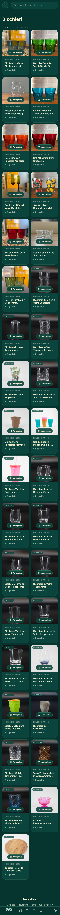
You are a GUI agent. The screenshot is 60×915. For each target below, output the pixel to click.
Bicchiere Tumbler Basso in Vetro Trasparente (43, 491)
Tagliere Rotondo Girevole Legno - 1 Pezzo (14, 869)
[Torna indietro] (5, 5)
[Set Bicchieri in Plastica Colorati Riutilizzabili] (44, 421)
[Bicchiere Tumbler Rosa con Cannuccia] (15, 469)
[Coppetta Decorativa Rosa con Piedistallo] (44, 800)
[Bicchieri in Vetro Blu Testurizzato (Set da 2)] (15, 43)
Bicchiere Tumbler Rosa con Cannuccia (14, 491)
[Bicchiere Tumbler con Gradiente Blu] (44, 658)
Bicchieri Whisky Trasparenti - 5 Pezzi (14, 775)
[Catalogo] (20, 910)
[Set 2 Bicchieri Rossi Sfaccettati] (44, 137)
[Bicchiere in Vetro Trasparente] (15, 327)
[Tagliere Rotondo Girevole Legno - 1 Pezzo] (15, 847)
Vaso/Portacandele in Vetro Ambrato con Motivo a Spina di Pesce (43, 775)
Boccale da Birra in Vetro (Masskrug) (15, 112)
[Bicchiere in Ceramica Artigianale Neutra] (44, 705)
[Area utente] (48, 910)
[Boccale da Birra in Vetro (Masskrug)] (15, 90)
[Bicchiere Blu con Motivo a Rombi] (15, 800)
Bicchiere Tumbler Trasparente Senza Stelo (15, 538)
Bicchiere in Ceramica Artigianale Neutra (43, 727)
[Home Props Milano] (8, 910)
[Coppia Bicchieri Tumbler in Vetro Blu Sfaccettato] (44, 90)
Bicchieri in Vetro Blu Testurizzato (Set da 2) (14, 65)
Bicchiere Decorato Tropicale (15, 396)
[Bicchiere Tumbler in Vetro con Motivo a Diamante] (44, 374)
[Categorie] (27, 910)
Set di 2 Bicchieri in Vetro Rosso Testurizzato (15, 254)
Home (33, 905)
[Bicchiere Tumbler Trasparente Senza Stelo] (15, 516)
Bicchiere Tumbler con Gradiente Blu (43, 680)
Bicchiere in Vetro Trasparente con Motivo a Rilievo (42, 349)
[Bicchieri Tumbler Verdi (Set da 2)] (44, 43)
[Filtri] (34, 910)
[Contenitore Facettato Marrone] (15, 421)
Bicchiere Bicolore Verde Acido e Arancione (14, 727)
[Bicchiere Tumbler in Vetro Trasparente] (15, 563)
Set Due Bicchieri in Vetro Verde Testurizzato (15, 301)
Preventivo (23, 905)
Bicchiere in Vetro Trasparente (14, 349)
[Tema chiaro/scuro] (55, 910)
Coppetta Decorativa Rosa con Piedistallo (42, 822)
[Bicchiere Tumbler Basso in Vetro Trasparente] (44, 469)
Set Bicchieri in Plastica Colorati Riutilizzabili (42, 443)
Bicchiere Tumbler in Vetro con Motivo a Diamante (44, 396)
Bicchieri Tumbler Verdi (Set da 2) (42, 65)
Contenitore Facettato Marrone (15, 443)
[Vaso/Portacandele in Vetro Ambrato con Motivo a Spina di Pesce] (44, 753)
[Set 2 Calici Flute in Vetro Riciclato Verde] (15, 185)
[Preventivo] (41, 910)
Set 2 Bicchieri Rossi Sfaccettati (44, 159)
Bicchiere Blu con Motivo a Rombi (14, 822)
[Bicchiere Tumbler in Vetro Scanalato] (44, 279)
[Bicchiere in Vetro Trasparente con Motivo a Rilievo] (44, 327)
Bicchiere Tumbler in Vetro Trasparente (16, 585)
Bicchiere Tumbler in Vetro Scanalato (44, 301)
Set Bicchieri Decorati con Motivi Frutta (43, 207)
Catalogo (11, 905)
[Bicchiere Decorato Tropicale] (15, 374)
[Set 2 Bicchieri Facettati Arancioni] (15, 137)
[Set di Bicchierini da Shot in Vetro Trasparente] (44, 232)
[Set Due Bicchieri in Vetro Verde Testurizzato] (15, 279)
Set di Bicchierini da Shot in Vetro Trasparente (43, 254)
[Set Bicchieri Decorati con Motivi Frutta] (44, 185)
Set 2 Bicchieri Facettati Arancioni (15, 159)
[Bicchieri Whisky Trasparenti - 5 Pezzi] (15, 753)
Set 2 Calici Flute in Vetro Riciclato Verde (15, 207)
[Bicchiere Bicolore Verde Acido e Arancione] (15, 705)
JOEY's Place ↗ (46, 905)
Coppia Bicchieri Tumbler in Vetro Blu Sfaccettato (44, 112)
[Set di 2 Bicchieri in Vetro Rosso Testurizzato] (15, 232)
